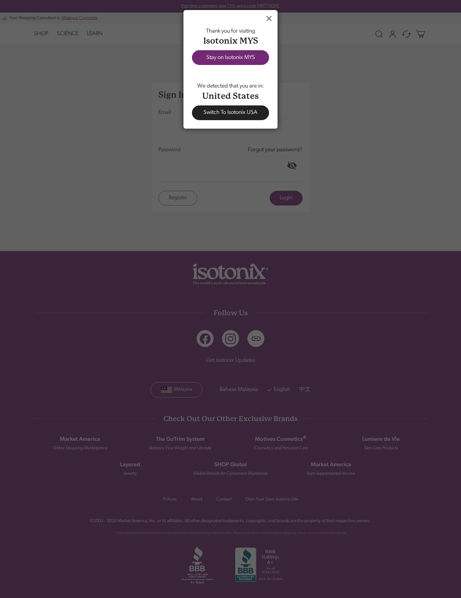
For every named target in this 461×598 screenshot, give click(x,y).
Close (269, 18)
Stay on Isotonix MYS (230, 58)
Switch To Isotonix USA (230, 112)
